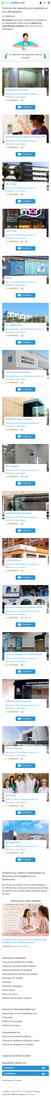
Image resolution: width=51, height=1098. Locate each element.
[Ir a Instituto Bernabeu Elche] (22, 100)
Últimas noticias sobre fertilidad (16, 998)
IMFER (8, 278)
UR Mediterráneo (13, 842)
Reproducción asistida (20, 946)
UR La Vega (11, 184)
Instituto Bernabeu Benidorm (18, 513)
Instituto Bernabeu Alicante (17, 372)
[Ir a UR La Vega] (22, 194)
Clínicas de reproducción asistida (17, 962)
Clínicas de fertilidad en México (16, 1036)
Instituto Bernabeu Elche (16, 90)
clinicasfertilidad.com (16, 1091)
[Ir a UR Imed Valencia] (22, 759)
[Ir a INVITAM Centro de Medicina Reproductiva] (22, 147)
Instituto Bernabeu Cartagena (19, 419)
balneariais (31, 1094)
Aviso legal (7, 1017)
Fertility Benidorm (13, 560)
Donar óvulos (8, 990)
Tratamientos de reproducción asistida (19, 974)
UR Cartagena (12, 466)
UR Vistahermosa (13, 325)
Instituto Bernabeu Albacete (18, 701)
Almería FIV (10, 795)
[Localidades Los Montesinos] (25, 1073)
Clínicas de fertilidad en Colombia (17, 1044)
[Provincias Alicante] (25, 1068)
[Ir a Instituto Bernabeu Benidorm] (22, 524)
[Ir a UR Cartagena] (22, 477)
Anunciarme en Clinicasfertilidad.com (19, 1013)
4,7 (6, 759)
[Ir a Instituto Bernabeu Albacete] (22, 712)
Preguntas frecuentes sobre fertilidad (19, 966)
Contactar (26, 107)
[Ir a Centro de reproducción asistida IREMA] (22, 618)
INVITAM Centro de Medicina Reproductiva (25, 137)
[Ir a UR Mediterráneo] (22, 853)
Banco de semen (10, 994)
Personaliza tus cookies (12, 1080)
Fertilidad (6, 982)
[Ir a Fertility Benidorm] (22, 571)
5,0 (6, 100)
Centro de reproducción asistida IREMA (23, 607)
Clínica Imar (10, 231)
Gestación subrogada (12, 986)
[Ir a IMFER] (22, 288)
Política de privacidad (12, 1021)
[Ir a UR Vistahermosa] (22, 336)
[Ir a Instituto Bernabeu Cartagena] (22, 430)
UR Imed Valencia (13, 748)
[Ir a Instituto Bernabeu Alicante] (22, 382)
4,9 (6, 241)
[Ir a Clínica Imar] (22, 241)
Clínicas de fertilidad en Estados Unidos (20, 1040)
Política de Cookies (11, 1025)
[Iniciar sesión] (40, 3)
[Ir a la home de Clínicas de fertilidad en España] (13, 3)
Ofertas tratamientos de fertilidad (17, 970)
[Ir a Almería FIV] (22, 806)
